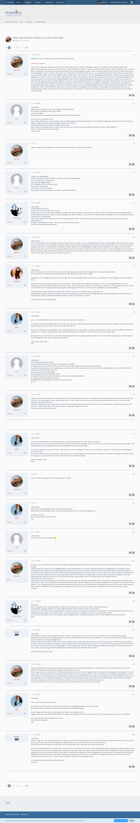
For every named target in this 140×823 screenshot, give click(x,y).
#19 (133, 694)
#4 (134, 172)
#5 (134, 203)
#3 (134, 143)
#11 (133, 434)
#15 (133, 561)
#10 (133, 394)
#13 (133, 503)
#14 (133, 532)
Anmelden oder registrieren (119, 2)
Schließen (131, 820)
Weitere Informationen (121, 820)
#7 (134, 266)
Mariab (17, 40)
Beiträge (9, 74)
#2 (134, 103)
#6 (134, 237)
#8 (134, 312)
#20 (133, 735)
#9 (134, 356)
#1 (134, 55)
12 (24, 47)
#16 (133, 601)
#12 (133, 474)
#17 (133, 630)
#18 (133, 664)
